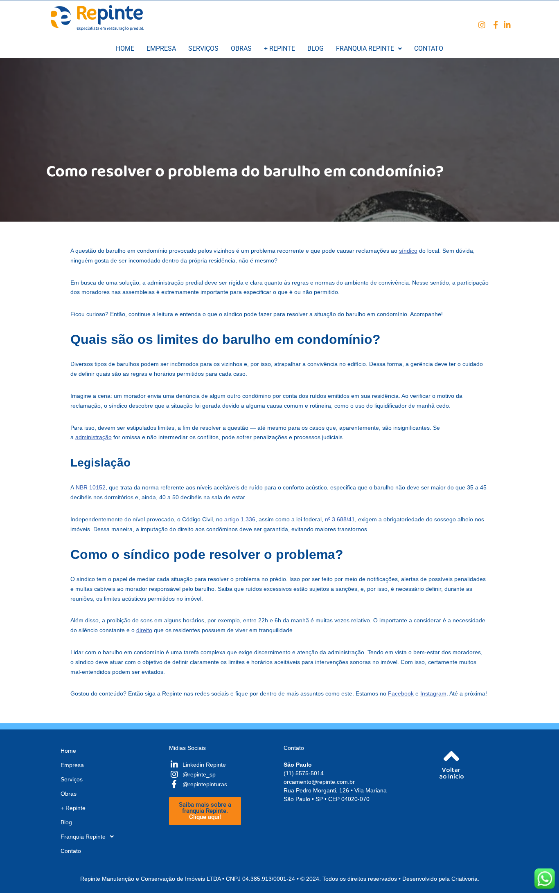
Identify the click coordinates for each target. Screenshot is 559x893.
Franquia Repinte (365, 48)
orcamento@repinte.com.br (319, 782)
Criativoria (464, 878)
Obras (241, 48)
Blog (315, 48)
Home (125, 48)
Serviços (203, 48)
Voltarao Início (451, 775)
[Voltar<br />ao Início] (451, 756)
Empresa (161, 48)
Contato (428, 48)
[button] (369, 48)
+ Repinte (279, 48)
